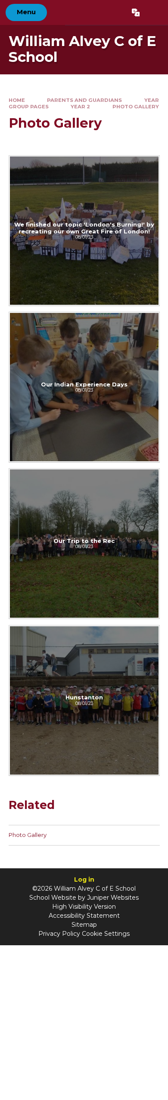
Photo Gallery (135, 107)
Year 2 (80, 107)
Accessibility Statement (84, 915)
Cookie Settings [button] (106, 934)
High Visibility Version (84, 906)
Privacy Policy (59, 934)
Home (17, 100)
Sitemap (84, 924)
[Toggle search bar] (153, 12)
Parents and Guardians (84, 100)
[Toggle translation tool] (135, 12)
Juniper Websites (113, 897)
